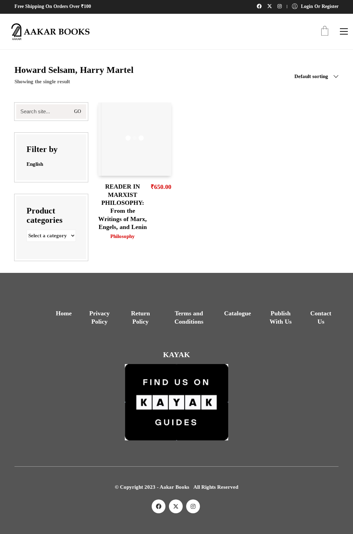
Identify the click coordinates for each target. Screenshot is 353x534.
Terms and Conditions (188, 317)
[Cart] (325, 31)
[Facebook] (158, 506)
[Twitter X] (176, 506)
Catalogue (237, 313)
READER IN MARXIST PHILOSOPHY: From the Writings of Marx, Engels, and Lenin (122, 206)
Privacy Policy (99, 317)
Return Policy (140, 317)
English (35, 164)
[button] (344, 31)
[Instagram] (193, 506)
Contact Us (320, 317)
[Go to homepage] (48, 31)
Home (64, 313)
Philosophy (122, 236)
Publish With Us (281, 317)
